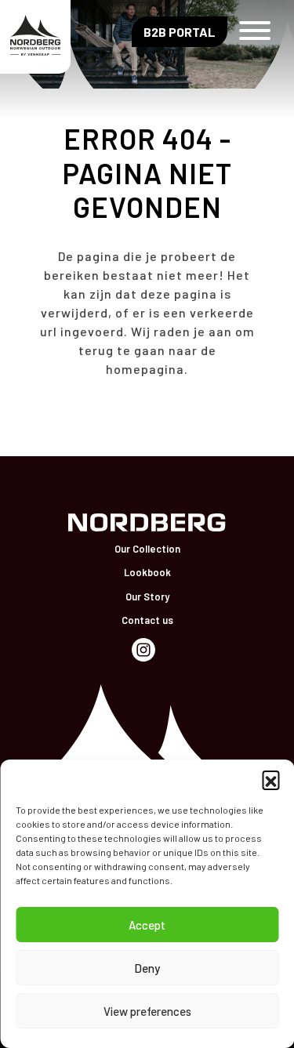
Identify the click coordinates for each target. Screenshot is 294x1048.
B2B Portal (179, 31)
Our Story (147, 596)
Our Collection (147, 548)
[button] (270, 779)
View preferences (147, 1011)
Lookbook (147, 572)
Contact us (147, 620)
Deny (147, 968)
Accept (147, 925)
